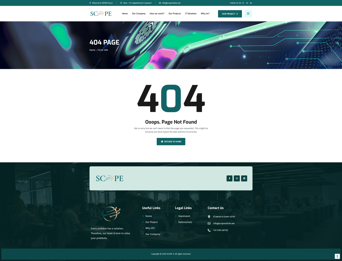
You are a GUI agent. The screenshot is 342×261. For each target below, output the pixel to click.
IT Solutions (191, 13)
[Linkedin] (244, 178)
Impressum (184, 216)
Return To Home (172, 141)
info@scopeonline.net (171, 3)
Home (125, 13)
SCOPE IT (170, 254)
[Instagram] (247, 3)
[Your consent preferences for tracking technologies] (337, 256)
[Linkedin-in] (250, 3)
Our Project (228, 14)
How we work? (157, 13)
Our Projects (175, 13)
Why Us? (205, 13)
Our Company (138, 13)
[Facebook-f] (243, 3)
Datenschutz (185, 222)
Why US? (150, 228)
